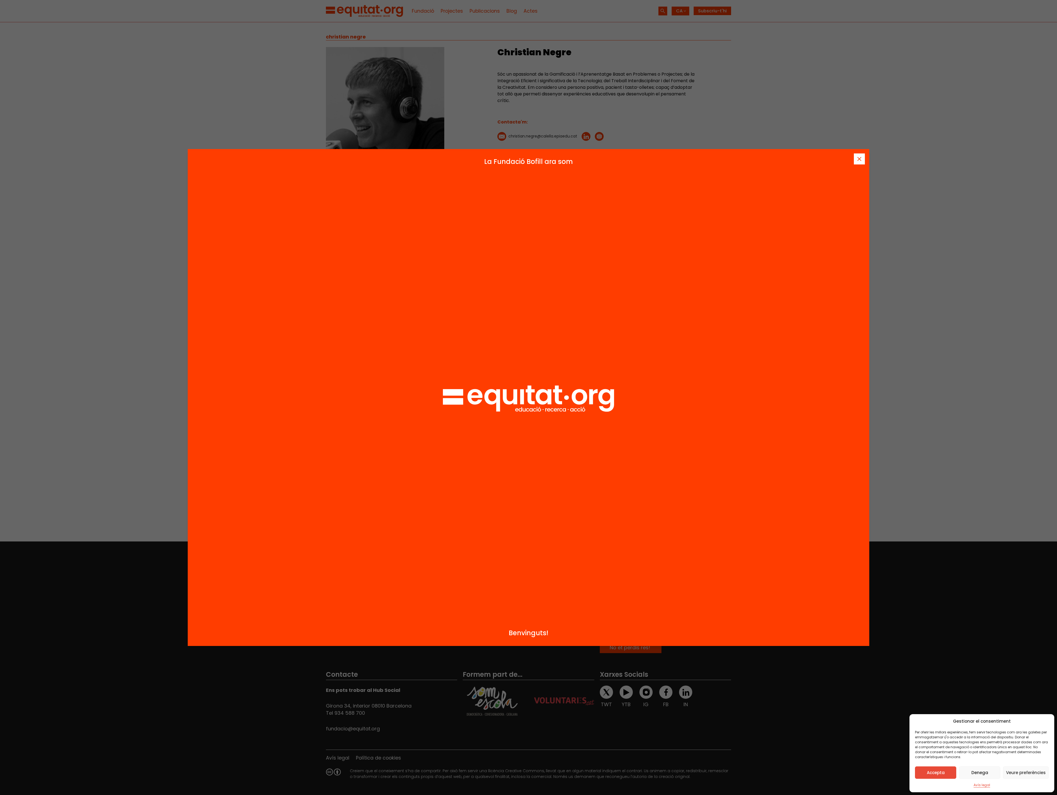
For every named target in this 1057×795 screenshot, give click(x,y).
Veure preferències (1026, 772)
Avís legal (982, 785)
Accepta (936, 772)
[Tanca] (859, 158)
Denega (979, 772)
